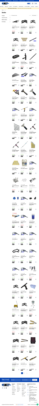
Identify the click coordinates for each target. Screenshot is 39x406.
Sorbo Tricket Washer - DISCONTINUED (32, 328)
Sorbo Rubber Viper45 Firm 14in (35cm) (15, 292)
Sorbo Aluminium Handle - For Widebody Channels (32, 98)
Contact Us (18, 388)
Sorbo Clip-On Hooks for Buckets (32, 292)
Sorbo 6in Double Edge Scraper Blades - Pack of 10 (15, 223)
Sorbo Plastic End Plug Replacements (32, 204)
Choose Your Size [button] (4, 17)
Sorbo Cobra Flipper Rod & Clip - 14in (32, 151)
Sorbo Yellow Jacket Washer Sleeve (32, 364)
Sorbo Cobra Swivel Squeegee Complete (24, 115)
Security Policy (24, 392)
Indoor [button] (10, 6)
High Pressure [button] (21, 6)
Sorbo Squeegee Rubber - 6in (31, 81)
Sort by (30, 15)
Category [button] (3, 15)
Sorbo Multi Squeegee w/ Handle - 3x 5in (32, 133)
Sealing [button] (36, 6)
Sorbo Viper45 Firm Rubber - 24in (15, 45)
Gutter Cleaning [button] (27, 6)
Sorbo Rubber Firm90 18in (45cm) (24, 328)
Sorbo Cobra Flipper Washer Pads (15, 169)
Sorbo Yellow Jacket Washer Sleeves (24, 45)
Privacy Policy (24, 387)
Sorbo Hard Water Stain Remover (32, 222)
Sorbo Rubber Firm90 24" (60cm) (15, 364)
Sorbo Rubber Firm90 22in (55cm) (15, 346)
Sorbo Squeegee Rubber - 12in (31, 169)
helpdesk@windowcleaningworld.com (33, 390)
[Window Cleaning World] (5, 3)
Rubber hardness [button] (4, 19)
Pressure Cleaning (13, 392)
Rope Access (14, 389)
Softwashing (14, 390)
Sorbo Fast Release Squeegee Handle (24, 133)
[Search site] (11, 3)
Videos (18, 391)
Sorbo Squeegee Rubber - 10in (31, 115)
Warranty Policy (23, 390)
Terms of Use (24, 385)
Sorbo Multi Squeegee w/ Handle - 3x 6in (15, 151)
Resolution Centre (23, 394)
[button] (33, 3)
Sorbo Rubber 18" (15, 239)
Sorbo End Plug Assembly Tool (14, 204)
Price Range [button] (3, 21)
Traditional (13, 386)
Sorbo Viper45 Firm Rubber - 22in (32, 27)
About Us (18, 387)
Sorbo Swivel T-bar (24, 364)
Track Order (23, 395)
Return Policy (24, 388)
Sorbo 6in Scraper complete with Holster (24, 63)
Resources (13, 394)
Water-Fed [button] (6, 6)
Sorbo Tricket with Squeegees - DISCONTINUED (23, 347)
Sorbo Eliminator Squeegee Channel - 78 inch (24, 151)
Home (18, 385)
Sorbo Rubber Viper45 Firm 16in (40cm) (24, 310)
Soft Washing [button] (15, 6)
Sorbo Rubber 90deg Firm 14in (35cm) (24, 27)
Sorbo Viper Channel (15, 80)
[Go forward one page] (27, 373)
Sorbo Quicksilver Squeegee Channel (24, 81)
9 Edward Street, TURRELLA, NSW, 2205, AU (33, 393)
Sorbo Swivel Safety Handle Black (24, 98)
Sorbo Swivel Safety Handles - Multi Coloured (15, 98)
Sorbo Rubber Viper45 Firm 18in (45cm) (15, 328)
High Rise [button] (32, 6)
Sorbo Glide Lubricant (24, 168)
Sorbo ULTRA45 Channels (14, 133)
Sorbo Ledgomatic (32, 185)
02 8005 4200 (31, 386)
